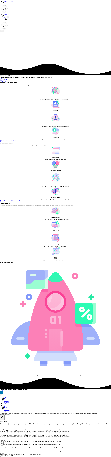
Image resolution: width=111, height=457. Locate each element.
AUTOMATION (3, 81)
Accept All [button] (8, 414)
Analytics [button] (1, 445)
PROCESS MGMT (3, 79)
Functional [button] (2, 439)
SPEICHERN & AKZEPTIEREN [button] (6, 455)
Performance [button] (2, 442)
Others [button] (1, 452)
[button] (2, 78)
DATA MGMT (3, 80)
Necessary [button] (2, 425)
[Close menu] (1, 395)
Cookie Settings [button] (3, 414)
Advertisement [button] (2, 448)
